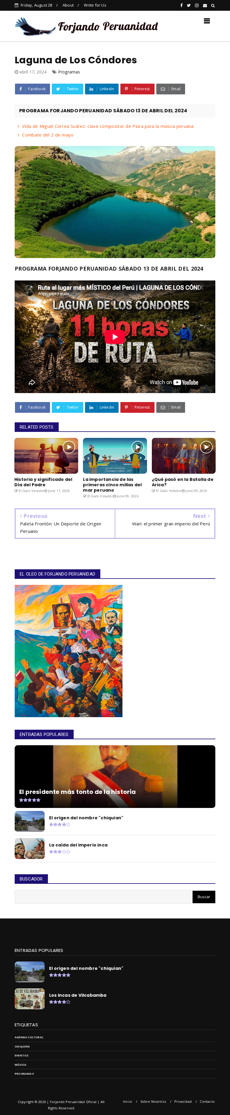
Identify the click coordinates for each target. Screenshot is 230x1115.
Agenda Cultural (29, 1037)
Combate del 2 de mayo (47, 135)
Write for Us (95, 5)
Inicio (127, 1101)
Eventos (21, 1055)
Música (20, 1065)
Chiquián (22, 1046)
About (68, 5)
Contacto (207, 1101)
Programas (69, 72)
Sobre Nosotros (153, 1101)
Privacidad (183, 1101)
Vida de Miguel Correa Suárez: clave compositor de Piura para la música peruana (107, 126)
